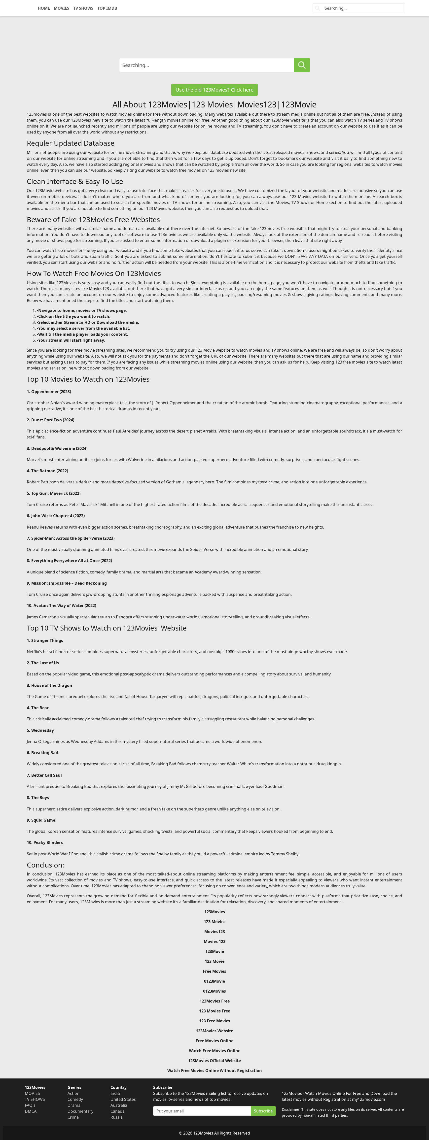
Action (73, 1093)
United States (123, 1099)
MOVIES (61, 8)
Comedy (75, 1099)
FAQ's (30, 1105)
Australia (118, 1105)
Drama (74, 1105)
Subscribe (263, 1111)
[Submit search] (302, 65)
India (115, 1093)
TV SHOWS (83, 8)
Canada (117, 1111)
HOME (44, 8)
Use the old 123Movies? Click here (214, 89)
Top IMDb (107, 8)
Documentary (80, 1111)
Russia (116, 1117)
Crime (73, 1117)
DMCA (30, 1111)
